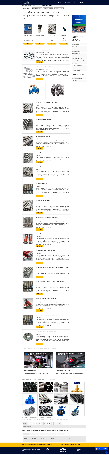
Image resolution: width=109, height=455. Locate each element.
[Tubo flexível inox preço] (77, 387)
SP (36, 423)
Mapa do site (77, 444)
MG (31, 423)
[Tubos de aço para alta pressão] (46, 399)
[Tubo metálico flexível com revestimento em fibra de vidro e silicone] (28, 277)
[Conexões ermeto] (46, 411)
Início (61, 2)
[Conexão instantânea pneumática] (34, 89)
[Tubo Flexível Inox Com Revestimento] (28, 243)
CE (52, 423)
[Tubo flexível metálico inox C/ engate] (28, 162)
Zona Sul (41, 433)
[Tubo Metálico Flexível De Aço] (28, 210)
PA (62, 423)
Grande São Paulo (52, 433)
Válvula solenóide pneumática (77, 58)
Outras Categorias (78, 74)
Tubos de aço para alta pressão (48, 8)
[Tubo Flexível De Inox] (28, 176)
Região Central (25, 433)
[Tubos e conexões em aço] (61, 411)
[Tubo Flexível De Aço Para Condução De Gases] (28, 112)
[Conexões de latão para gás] (61, 387)
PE (47, 423)
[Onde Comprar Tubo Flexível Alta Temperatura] (28, 324)
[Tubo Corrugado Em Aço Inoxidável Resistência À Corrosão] (28, 291)
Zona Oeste (36, 433)
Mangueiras (74, 80)
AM (59, 423)
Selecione (24, 423)
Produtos (83, 2)
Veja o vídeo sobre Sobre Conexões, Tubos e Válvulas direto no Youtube (69, 373)
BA (49, 423)
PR (39, 423)
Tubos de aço (74, 46)
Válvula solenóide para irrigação (78, 60)
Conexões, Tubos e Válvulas (77, 78)
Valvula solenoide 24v (76, 56)
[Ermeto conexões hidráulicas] (30, 387)
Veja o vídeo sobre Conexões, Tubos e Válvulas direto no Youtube (36, 373)
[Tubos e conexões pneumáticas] (77, 411)
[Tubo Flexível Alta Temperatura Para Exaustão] (28, 226)
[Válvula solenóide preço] (30, 399)
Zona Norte (31, 433)
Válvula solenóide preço (76, 67)
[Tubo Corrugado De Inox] (28, 193)
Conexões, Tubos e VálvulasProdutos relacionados (77, 38)
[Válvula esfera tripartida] (30, 411)
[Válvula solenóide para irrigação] (61, 399)
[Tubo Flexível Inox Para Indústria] (28, 129)
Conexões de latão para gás (77, 65)
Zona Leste (46, 433)
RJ (28, 423)
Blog (76, 2)
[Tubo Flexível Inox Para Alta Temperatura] (28, 260)
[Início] (27, 2)
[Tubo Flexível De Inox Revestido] (28, 145)
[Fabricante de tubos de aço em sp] (46, 387)
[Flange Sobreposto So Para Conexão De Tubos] (28, 341)
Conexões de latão (75, 63)
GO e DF (56, 423)
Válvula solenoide (75, 44)
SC (41, 423)
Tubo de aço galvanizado (76, 51)
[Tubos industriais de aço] (77, 399)
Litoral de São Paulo (60, 433)
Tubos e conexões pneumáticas (37, 8)
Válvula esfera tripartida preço (59, 8)
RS (44, 423)
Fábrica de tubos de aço (76, 70)
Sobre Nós (68, 2)
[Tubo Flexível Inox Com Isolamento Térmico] (28, 307)
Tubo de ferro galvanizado (77, 53)
